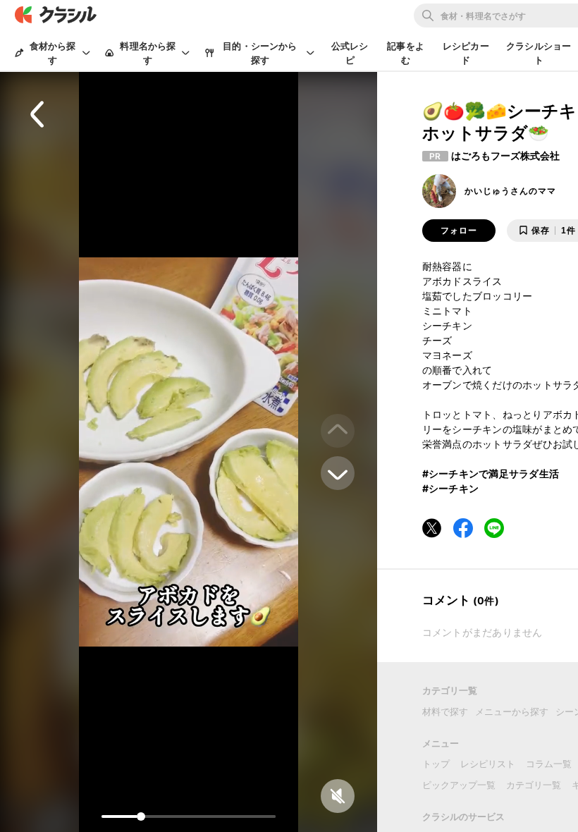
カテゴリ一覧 (533, 784)
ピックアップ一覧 (459, 784)
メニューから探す (511, 711)
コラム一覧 (549, 763)
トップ (436, 763)
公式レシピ (350, 53)
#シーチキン (450, 488)
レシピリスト (487, 763)
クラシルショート (538, 53)
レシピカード (466, 53)
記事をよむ (405, 53)
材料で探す (445, 711)
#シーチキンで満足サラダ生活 (491, 473)
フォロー (459, 230)
